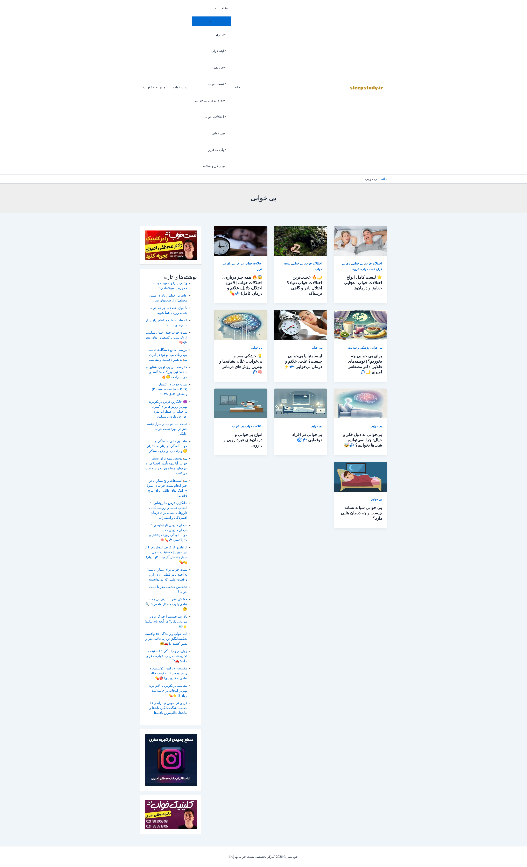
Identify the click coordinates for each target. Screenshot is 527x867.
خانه (237, 87)
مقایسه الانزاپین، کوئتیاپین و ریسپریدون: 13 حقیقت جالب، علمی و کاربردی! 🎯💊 (167, 673)
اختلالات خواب (214, 117)
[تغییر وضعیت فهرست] (211, 21)
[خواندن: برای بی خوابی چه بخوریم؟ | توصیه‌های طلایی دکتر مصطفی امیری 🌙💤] (360, 324)
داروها (220, 34)
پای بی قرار (216, 149)
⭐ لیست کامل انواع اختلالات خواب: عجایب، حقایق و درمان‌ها (362, 282)
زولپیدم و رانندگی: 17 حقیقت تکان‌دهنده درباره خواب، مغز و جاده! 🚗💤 (166, 656)
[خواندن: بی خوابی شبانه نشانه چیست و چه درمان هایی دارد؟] (360, 476)
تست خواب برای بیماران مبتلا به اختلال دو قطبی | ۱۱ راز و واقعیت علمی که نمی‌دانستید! (167, 574)
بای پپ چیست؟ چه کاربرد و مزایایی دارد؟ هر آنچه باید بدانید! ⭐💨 (166, 621)
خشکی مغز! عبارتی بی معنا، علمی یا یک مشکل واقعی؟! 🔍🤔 (166, 604)
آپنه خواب (217, 51)
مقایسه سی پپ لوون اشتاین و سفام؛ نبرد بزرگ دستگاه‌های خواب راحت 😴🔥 (166, 372)
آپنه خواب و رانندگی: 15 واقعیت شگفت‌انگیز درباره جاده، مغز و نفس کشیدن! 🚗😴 (166, 638)
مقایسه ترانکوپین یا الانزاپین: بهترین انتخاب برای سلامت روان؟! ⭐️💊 (168, 690)
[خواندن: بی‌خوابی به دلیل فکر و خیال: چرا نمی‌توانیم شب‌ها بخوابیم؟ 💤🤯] (360, 403)
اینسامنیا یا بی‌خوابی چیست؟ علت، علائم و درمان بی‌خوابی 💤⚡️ (303, 361)
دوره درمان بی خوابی (209, 100)
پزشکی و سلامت (212, 166)
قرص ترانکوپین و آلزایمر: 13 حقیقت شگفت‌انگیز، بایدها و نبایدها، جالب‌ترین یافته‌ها (168, 708)
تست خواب (216, 84)
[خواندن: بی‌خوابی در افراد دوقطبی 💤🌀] (300, 403)
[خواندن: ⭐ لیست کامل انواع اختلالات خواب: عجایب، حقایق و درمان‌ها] (360, 240)
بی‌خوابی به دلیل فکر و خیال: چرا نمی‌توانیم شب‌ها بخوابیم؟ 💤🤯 (362, 439)
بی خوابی (217, 133)
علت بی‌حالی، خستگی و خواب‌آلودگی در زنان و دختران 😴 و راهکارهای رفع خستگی (167, 446)
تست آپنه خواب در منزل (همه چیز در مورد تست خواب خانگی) (167, 428)
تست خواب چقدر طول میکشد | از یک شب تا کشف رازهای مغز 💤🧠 (166, 337)
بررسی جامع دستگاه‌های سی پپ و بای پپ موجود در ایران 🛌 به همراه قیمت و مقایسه (167, 354)
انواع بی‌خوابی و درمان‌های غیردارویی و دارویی (243, 439)
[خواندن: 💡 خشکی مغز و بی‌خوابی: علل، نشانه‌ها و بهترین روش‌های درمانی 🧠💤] (240, 324)
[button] (216, 8)
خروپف (219, 67)
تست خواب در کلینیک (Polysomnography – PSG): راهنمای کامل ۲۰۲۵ (169, 389)
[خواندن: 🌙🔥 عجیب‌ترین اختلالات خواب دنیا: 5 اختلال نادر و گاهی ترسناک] (300, 240)
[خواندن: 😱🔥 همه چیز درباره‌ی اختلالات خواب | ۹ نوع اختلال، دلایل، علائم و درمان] (240, 240)
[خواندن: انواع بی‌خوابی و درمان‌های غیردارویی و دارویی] (240, 403)
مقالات (223, 8)
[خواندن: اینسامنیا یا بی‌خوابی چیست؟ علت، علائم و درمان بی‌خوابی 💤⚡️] (300, 324)
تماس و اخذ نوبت (154, 87)
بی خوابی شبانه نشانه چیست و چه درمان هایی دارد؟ (361, 512)
